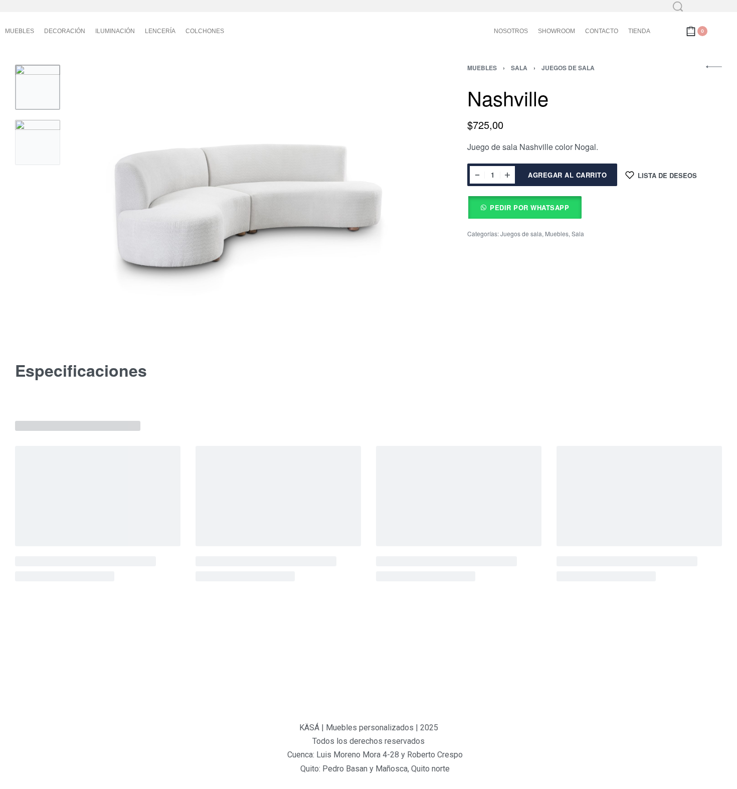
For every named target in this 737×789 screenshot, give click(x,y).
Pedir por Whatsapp (529, 207)
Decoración (64, 31)
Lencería (160, 31)
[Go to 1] (37, 87)
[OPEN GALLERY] (244, 200)
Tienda (639, 31)
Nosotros (511, 31)
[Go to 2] (37, 142)
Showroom (556, 31)
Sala (519, 67)
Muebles (19, 31)
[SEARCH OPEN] (677, 6)
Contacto (601, 31)
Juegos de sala (568, 67)
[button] (524, 207)
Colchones (205, 31)
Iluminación (115, 31)
